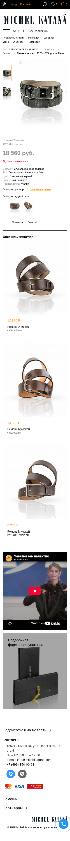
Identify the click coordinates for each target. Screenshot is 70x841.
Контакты (25, 4)
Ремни (7, 53)
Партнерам (34, 41)
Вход (14, 4)
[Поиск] (45, 4)
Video (6, 41)
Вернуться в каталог (23, 49)
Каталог (50, 49)
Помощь (10, 799)
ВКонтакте (17, 222)
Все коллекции (38, 31)
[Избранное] (53, 4)
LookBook (49, 37)
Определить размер (40, 189)
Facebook (32, 222)
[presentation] (64, 92)
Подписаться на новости (24, 730)
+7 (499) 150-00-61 (20, 764)
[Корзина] (63, 4)
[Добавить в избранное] (4, 222)
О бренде (18, 41)
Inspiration (33, 37)
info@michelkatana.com (34, 760)
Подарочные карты (13, 37)
